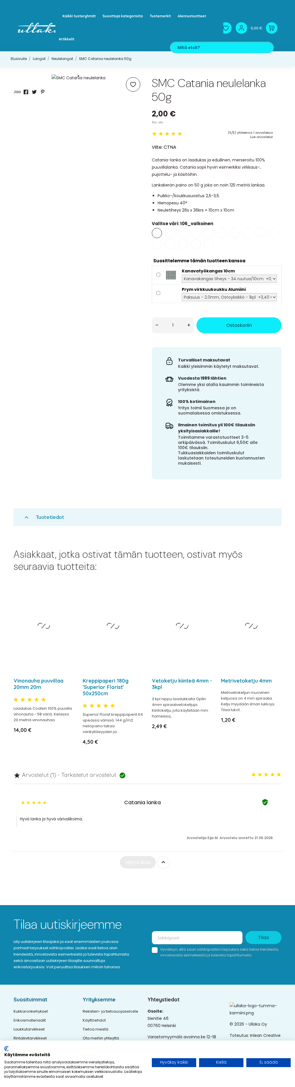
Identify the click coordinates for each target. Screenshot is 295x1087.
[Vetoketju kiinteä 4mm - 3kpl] (204, 605)
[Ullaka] (42, 28)
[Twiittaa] (34, 91)
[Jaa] (25, 91)
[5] (179, 133)
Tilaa (263, 937)
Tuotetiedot (43, 517)
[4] (173, 133)
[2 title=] (23, 700)
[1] (154, 133)
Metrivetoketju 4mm (246, 680)
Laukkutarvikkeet (29, 1029)
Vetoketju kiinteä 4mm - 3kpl (182, 683)
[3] (167, 133)
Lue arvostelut (261, 137)
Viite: (157, 147)
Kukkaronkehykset (31, 1011)
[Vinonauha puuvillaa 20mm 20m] (66, 605)
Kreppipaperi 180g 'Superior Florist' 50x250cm (105, 686)
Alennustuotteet (192, 16)
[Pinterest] (42, 91)
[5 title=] (43, 700)
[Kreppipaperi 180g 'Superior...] (135, 605)
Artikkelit (66, 39)
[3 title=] (30, 700)
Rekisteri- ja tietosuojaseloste (110, 1011)
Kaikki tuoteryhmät (79, 16)
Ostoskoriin (239, 325)
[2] (160, 133)
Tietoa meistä (95, 1029)
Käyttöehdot (94, 1020)
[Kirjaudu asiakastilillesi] (241, 28)
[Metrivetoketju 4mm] (273, 605)
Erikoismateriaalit (30, 1020)
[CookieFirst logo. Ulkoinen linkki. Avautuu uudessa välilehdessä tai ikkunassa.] (6, 1048)
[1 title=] (16, 700)
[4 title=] (36, 700)
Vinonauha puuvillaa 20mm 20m (38, 683)
